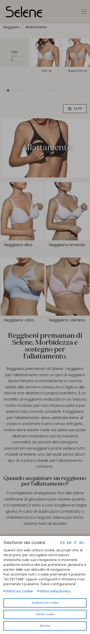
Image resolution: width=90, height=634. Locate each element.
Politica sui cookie (18, 591)
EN (69, 542)
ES (62, 542)
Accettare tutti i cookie (45, 603)
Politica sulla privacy (54, 591)
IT (75, 542)
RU (81, 542)
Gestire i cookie (45, 614)
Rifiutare (45, 626)
